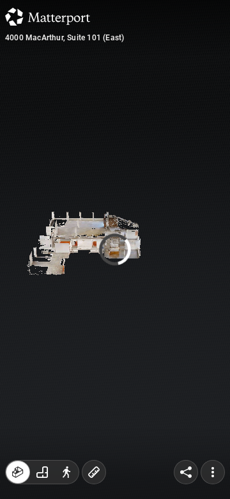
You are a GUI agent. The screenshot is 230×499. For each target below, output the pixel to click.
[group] (42, 472)
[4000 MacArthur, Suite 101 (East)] (115, 249)
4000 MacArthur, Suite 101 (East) (64, 37)
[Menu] (213, 472)
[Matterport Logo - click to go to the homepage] (48, 16)
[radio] (18, 472)
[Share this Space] (186, 472)
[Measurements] (94, 472)
